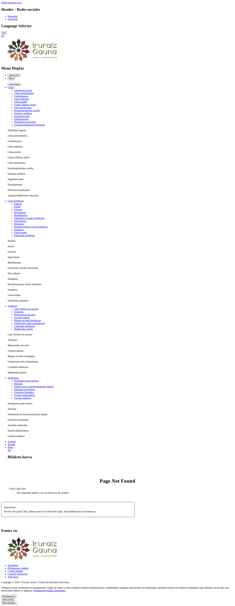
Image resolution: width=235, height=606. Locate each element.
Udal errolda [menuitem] (20, 232)
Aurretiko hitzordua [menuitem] (24, 392)
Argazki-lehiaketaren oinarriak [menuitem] (29, 125)
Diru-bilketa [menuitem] (20, 221)
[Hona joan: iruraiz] (33, 61)
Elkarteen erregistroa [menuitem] (24, 389)
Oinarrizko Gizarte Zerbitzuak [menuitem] (29, 218)
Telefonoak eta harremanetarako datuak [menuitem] (34, 386)
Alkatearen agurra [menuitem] (23, 90)
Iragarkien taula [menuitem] (22, 116)
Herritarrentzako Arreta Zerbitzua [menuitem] (31, 226)
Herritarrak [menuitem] (13, 378)
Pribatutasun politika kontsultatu (49, 590)
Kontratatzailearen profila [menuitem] (27, 110)
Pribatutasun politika (18, 568)
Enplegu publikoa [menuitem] (23, 113)
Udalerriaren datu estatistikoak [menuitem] (29, 323)
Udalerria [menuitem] (12, 306)
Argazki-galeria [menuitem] (22, 317)
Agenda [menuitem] (12, 441)
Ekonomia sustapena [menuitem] (24, 235)
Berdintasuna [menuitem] (20, 215)
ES (2, 36)
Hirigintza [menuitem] (19, 224)
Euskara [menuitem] (18, 209)
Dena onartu (8, 599)
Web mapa (13, 576)
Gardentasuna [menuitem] (21, 96)
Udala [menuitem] (11, 87)
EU (4, 33)
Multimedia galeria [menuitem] (23, 329)
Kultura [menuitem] (18, 203)
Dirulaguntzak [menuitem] (21, 119)
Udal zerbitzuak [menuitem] (16, 201)
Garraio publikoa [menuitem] (22, 398)
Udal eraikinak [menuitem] (21, 99)
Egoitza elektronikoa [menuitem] (24, 395)
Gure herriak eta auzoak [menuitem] (26, 309)
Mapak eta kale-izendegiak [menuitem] (27, 320)
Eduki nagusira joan (11, 2)
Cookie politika (15, 571)
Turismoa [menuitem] (19, 311)
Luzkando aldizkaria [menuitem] (24, 326)
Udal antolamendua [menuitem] (24, 93)
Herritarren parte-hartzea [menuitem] (26, 380)
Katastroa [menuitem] (19, 229)
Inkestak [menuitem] (18, 383)
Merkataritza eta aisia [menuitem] (24, 314)
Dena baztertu (9, 603)
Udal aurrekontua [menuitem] (23, 107)
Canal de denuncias (17, 574)
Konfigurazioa (9, 596)
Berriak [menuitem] (11, 444)
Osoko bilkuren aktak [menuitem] (25, 104)
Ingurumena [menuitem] (20, 212)
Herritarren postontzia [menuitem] (25, 122)
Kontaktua (13, 565)
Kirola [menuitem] (17, 206)
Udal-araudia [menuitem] (20, 101)
